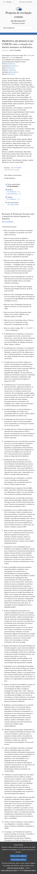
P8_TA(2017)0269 (13, 204)
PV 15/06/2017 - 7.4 (13, 199)
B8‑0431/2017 (10, 74)
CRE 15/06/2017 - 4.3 (14, 194)
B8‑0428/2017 (10, 70)
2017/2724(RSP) (16, 168)
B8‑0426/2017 (10, 68)
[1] (15, 234)
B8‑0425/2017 (13, 66)
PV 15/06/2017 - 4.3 (13, 192)
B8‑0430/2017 (13, 72)
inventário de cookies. (29, 870)
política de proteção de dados (15, 868)
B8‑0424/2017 (10, 64)
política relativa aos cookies (9, 870)
